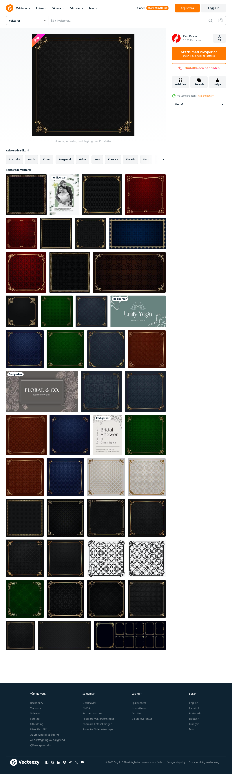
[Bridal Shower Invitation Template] (107, 435)
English (193, 703)
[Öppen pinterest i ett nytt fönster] (64, 762)
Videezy (35, 713)
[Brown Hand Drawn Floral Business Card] (42, 391)
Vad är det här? (205, 95)
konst (46, 159)
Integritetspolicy (176, 762)
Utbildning (36, 724)
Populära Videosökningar (98, 729)
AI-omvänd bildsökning (44, 734)
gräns (82, 159)
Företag (35, 718)
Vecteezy (35, 708)
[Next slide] (160, 159)
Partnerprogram (93, 713)
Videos (56, 8)
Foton (40, 8)
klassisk (113, 159)
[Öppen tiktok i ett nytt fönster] (70, 762)
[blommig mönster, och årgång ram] (65, 518)
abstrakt (14, 159)
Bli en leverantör (142, 718)
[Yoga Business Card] (138, 311)
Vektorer (21, 8)
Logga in (213, 8)
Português (195, 713)
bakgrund (65, 159)
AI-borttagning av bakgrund (47, 740)
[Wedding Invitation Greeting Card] (64, 194)
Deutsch (194, 718)
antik (31, 159)
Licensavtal (89, 703)
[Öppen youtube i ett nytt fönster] (82, 762)
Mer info (179, 104)
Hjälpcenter (139, 703)
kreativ (130, 159)
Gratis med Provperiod (199, 53)
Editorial (75, 8)
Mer (91, 8)
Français (194, 724)
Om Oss (137, 713)
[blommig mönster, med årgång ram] (26, 194)
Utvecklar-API (38, 729)
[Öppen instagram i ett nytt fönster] (52, 762)
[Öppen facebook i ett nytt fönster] (46, 762)
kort (97, 159)
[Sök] (210, 20)
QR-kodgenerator (41, 745)
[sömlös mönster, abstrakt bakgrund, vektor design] (106, 558)
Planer (141, 8)
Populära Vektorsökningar (98, 718)
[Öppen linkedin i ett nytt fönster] (58, 762)
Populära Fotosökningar (97, 724)
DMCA (86, 708)
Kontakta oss (139, 708)
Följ (220, 40)
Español (194, 708)
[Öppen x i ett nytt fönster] (76, 762)
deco (146, 159)
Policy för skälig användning (204, 762)
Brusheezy (36, 703)
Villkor (161, 762)
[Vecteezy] (9, 8)
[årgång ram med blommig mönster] (137, 233)
